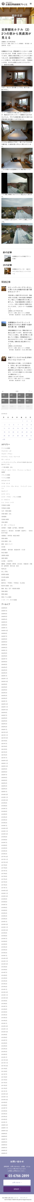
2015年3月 (4, 950)
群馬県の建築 (5, 574)
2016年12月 (4, 890)
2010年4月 (4, 1114)
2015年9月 (4, 933)
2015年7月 (4, 938)
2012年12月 (4, 1026)
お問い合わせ (16, 1182)
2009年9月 (4, 1133)
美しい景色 (4, 571)
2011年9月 (4, 1068)
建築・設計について (13, 43)
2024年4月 (4, 667)
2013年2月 (4, 1020)
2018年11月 (4, 831)
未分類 (3, 547)
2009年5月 (4, 1145)
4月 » (30, 439)
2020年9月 (4, 769)
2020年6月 (4, 777)
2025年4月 (4, 645)
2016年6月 (4, 907)
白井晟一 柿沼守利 (6, 561)
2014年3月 (4, 984)
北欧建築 (3, 516)
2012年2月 (4, 1054)
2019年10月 (4, 800)
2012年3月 (4, 1051)
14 (18, 428)
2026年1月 (4, 628)
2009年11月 (4, 1128)
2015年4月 (4, 947)
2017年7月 (4, 871)
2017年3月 (4, 882)
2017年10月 (4, 862)
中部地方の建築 (5, 508)
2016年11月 (4, 893)
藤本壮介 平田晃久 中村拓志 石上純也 (13, 583)
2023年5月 (4, 690)
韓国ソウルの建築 (6, 597)
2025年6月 (4, 639)
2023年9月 (4, 684)
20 (13, 432)
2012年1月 (4, 1057)
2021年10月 (4, 738)
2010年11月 (4, 1097)
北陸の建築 (4, 522)
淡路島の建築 (5, 555)
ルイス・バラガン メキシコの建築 (11, 497)
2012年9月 (4, 1034)
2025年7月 (4, 636)
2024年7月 (4, 659)
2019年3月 (4, 820)
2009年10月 (4, 1130)
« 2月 (3, 439)
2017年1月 (4, 888)
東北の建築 (4, 552)
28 (18, 436)
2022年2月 (4, 726)
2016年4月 (4, 913)
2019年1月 (4, 825)
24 (31, 432)
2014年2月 (4, 986)
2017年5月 (4, 876)
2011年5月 (4, 1080)
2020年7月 (4, 775)
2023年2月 (4, 698)
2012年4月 (4, 1049)
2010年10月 (4, 1099)
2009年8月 (4, 1136)
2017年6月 (4, 873)
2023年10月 (4, 681)
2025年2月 (4, 647)
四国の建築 (4, 538)
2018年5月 (4, 848)
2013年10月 (4, 998)
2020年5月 (4, 780)
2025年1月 (4, 650)
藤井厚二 (3, 580)
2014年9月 (4, 967)
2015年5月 (4, 944)
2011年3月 (4, 1085)
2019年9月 (4, 803)
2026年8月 (4, 608)
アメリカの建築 (5, 448)
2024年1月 (4, 676)
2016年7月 (4, 904)
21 (18, 432)
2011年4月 (4, 1082)
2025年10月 (4, 630)
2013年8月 (4, 1003)
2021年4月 (4, 752)
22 (22, 432)
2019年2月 (4, 823)
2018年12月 (4, 828)
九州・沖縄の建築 (6, 511)
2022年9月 (4, 712)
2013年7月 (4, 1006)
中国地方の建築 (5, 505)
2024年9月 (4, 653)
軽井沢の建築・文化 (6, 586)
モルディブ (4, 491)
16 (26, 428)
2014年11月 (4, 961)
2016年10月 (4, 896)
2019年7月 (4, 808)
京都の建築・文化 (6, 514)
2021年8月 (4, 741)
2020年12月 (4, 760)
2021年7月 (4, 743)
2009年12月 (4, 1125)
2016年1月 (4, 921)
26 (9, 436)
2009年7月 (4, 1139)
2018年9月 (4, 837)
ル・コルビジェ (5, 499)
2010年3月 (4, 1116)
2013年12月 (4, 992)
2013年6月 (4, 1009)
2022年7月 (4, 715)
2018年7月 (4, 842)
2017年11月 (4, 859)
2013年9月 (4, 1001)
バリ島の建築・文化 (6, 467)
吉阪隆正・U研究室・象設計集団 (10, 535)
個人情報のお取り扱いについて (10, 1197)
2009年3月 (4, 1150)
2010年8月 (4, 1105)
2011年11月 (4, 1063)
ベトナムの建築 (5, 478)
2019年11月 (4, 797)
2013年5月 (4, 1012)
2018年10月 (4, 834)
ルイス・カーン (5, 494)
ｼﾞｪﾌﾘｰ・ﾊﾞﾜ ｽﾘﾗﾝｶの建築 (9, 600)
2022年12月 (4, 704)
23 (26, 432)
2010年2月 (4, 1119)
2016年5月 (4, 910)
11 (4, 428)
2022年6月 (4, 718)
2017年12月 (4, 856)
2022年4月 (4, 724)
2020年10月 (4, 766)
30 (26, 436)
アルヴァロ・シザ (6, 451)
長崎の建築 (4, 591)
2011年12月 (4, 1060)
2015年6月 (4, 941)
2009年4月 (4, 1147)
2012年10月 (4, 1032)
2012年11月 (4, 1029)
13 (13, 428)
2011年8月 (4, 1071)
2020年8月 (4, 772)
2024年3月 (4, 670)
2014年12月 (4, 958)
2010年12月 (4, 1094)
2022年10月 (4, 710)
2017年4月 (4, 879)
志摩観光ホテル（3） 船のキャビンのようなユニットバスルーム (21, 271)
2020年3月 (4, 786)
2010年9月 (4, 1102)
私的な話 (3, 569)
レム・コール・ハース (7, 502)
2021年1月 (4, 758)
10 (31, 425)
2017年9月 (4, 865)
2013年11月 (4, 995)
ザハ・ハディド (5, 459)
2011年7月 (4, 1074)
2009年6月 (4, 1142)
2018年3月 (4, 854)
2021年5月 (4, 749)
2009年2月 (4, 1153)
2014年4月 (4, 981)
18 (4, 432)
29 (22, 436)
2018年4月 (4, 851)
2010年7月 (4, 1108)
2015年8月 (4, 936)
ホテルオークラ (5, 480)
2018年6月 (4, 845)
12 (9, 428)
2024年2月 (4, 673)
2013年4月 (4, 1015)
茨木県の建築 (5, 577)
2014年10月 (4, 964)
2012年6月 (4, 1043)
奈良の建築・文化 (6, 541)
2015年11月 (4, 927)
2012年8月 (4, 1037)
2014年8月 (4, 969)
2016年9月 (4, 899)
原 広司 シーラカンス (8, 525)
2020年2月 (4, 789)
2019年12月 (4, 794)
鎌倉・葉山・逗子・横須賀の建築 (10, 588)
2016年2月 (4, 919)
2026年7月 (4, 611)
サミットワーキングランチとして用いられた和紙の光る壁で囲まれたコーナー (20, 290)
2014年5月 (4, 978)
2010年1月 (4, 1122)
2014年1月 (4, 989)
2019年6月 (4, 811)
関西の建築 (28, 314)
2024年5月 (4, 664)
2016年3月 (4, 916)
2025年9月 (4, 633)
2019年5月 (4, 814)
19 (9, 432)
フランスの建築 (5, 475)
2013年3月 (4, 1017)
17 (31, 428)
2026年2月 (4, 625)
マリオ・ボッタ (5, 483)
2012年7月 (4, 1040)
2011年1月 (4, 1091)
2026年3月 (4, 622)
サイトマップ (23, 1197)
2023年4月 (4, 693)
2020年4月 (4, 783)
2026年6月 (4, 613)
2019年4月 (4, 817)
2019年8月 (4, 806)
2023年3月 (4, 695)
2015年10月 (4, 930)
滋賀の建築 (4, 558)
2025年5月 (4, 642)
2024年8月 (4, 656)
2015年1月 (4, 955)
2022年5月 (4, 721)
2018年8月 (4, 840)
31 (31, 436)
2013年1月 (4, 1023)
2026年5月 (4, 616)
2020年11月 (4, 763)
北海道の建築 (5, 519)
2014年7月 (4, 972)
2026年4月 (4, 619)
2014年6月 (4, 975)
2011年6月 (4, 1077)
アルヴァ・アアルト (6, 454)
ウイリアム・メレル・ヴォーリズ (10, 456)
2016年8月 (4, 902)
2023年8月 (4, 687)
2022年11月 (4, 707)
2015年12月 (4, 924)
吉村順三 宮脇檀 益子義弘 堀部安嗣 (12, 528)
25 (4, 436)
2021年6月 (4, 746)
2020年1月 (4, 791)
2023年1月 (4, 701)
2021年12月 (4, 732)
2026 (17, 391)
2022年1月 (4, 729)
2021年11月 (4, 735)
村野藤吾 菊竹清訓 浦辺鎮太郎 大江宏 (13, 549)
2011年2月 (4, 1088)
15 (22, 428)
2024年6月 (4, 661)
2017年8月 (4, 868)
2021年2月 (4, 755)
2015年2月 (4, 953)
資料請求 (16, 1189)
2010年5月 (4, 1111)
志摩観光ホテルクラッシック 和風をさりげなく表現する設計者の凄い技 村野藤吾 (20, 325)
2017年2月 (4, 885)
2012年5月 (4, 1046)
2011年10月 (4, 1066)
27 (13, 436)
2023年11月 (4, 678)
